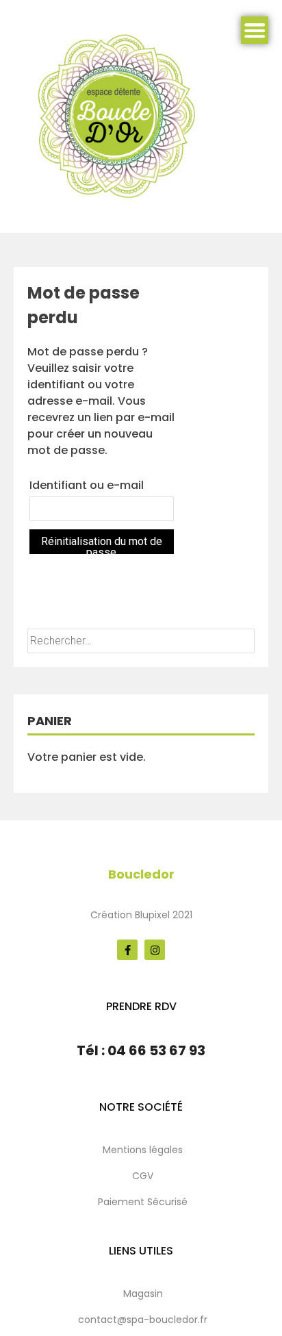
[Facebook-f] (127, 950)
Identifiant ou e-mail (86, 485)
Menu (254, 30)
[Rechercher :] (141, 640)
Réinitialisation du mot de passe (101, 544)
